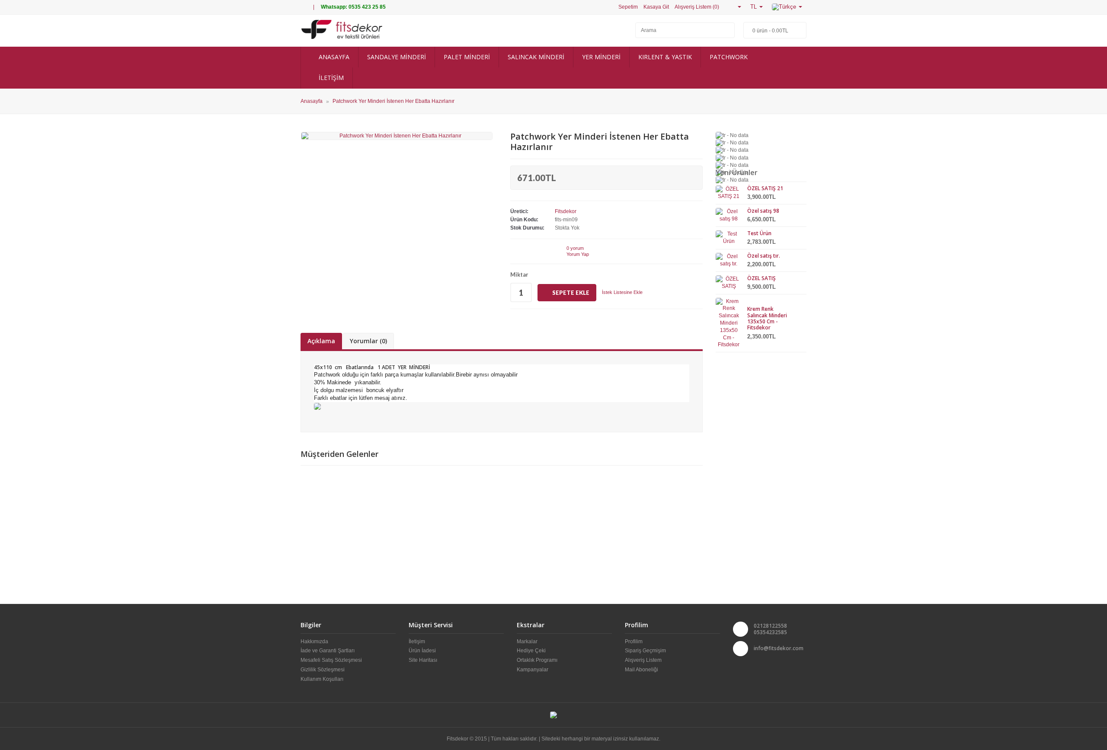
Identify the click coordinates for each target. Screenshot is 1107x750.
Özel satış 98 (763, 210)
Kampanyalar (532, 670)
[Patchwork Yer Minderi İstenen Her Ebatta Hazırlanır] (396, 136)
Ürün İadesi (422, 651)
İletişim (417, 641)
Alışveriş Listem (643, 660)
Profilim (634, 641)
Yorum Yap (577, 254)
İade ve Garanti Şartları (328, 651)
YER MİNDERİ (601, 57)
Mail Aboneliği (641, 670)
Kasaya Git (656, 7)
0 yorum (575, 248)
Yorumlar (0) (368, 341)
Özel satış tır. (763, 255)
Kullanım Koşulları (322, 679)
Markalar (527, 641)
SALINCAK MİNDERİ (536, 57)
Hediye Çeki (531, 651)
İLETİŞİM (330, 77)
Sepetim (628, 7)
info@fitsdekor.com (778, 648)
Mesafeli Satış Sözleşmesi (331, 660)
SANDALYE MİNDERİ (396, 57)
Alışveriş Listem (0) (697, 7)
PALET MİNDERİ (467, 57)
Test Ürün (759, 233)
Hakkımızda (314, 641)
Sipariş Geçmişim (645, 651)
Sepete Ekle (570, 292)
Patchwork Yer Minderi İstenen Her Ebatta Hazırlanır (393, 102)
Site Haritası (423, 660)
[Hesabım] (735, 6)
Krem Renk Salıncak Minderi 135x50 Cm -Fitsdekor (767, 318)
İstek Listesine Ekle (622, 292)
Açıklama (321, 341)
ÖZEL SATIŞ (761, 278)
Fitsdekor (565, 211)
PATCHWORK (729, 57)
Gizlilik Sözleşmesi (323, 670)
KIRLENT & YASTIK (665, 57)
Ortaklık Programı (537, 660)
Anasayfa (312, 102)
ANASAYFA (333, 57)
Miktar (519, 274)
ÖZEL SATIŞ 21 (765, 188)
